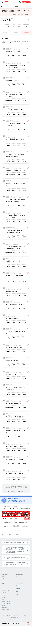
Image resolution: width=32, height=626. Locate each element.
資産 (3, 576)
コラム (3, 586)
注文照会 (18, 588)
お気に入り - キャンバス (21, 583)
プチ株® (10, 535)
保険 (3, 599)
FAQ (17, 594)
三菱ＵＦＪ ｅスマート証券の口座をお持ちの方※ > (16, 522)
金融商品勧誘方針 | (6, 615)
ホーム (4, 535)
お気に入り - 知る (5, 590)
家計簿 (3, 581)
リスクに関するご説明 (25, 615)
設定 (17, 591)
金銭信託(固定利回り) (6, 601)
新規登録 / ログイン (26, 2)
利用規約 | (13, 617)
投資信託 (4, 595)
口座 (3, 579)
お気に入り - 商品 (5, 609)
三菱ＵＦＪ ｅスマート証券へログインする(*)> (21, 12)
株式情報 (5, 32)
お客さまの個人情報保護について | (15, 615)
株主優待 (16, 32)
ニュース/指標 (5, 588)
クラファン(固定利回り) (7, 603)
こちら (14, 486)
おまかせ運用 (4, 607)
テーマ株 (18, 581)
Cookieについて (18, 617)
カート (17, 586)
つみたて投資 (18, 579)
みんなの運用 (18, 576)
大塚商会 (17, 535)
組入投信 (27, 32)
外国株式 (4, 605)
